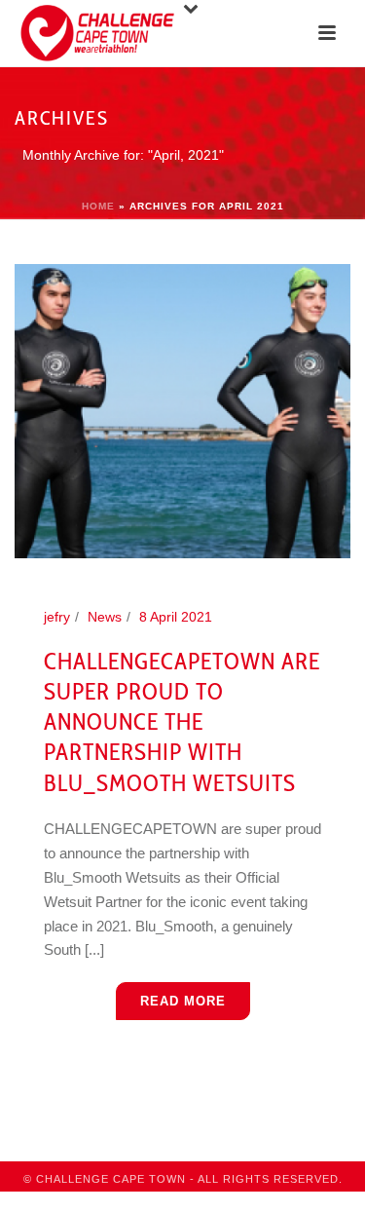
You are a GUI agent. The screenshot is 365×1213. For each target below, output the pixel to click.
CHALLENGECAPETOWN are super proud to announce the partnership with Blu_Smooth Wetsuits (182, 722)
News (105, 617)
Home (98, 206)
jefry (57, 617)
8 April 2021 (175, 617)
